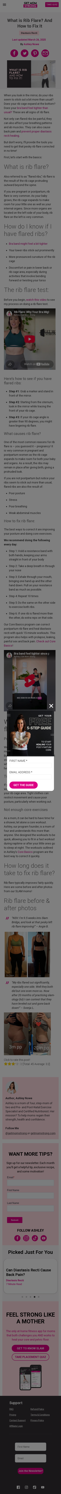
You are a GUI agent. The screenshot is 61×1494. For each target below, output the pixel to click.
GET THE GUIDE (23, 785)
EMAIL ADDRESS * (20, 772)
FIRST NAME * (18, 760)
